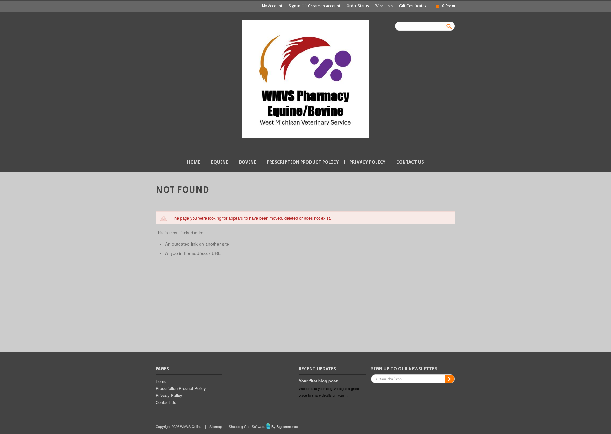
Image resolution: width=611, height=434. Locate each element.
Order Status (358, 6)
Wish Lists (384, 6)
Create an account (324, 6)
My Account (272, 6)
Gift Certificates (412, 6)
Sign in (294, 6)
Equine (219, 162)
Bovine (247, 162)
